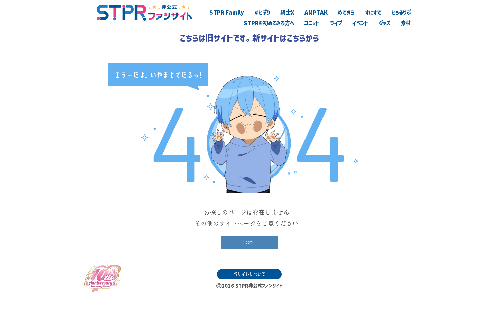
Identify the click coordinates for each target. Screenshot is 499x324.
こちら (296, 38)
